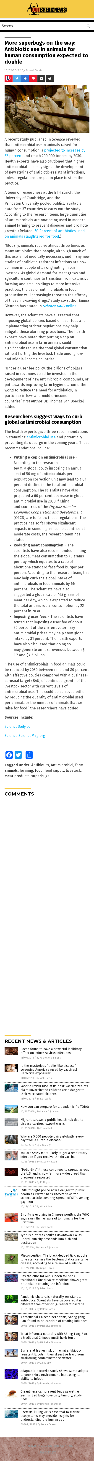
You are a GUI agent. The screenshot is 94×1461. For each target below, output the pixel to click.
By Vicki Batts (44, 1078)
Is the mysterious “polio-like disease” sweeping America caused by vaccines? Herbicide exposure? (49, 1069)
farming (26, 770)
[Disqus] (47, 857)
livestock (73, 770)
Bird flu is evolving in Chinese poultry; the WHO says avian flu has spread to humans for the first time (55, 1218)
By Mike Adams (45, 1206)
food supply (54, 770)
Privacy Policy (47, 1452)
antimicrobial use (41, 437)
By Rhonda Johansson (49, 1383)
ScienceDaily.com (19, 726)
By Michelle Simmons (49, 1057)
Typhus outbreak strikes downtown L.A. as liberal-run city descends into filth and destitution (51, 1239)
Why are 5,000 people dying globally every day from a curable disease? (52, 1138)
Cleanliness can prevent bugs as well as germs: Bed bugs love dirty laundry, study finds (51, 1395)
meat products (17, 776)
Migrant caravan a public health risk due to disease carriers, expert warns (52, 1122)
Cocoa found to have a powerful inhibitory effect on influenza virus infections (51, 1051)
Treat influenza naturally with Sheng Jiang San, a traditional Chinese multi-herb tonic (54, 1336)
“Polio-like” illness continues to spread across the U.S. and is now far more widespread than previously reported (55, 1173)
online (59, 306)
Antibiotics (40, 765)
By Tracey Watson (47, 1161)
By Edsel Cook (45, 1227)
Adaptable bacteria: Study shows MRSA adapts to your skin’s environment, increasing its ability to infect (54, 1375)
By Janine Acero (47, 1424)
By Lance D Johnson (48, 1111)
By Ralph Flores (45, 1268)
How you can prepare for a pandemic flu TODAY (55, 1107)
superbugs (40, 776)
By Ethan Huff (44, 1128)
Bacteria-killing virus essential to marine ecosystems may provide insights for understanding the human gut (50, 1416)
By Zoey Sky (43, 1144)
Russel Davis (34, 70)
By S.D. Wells (44, 1098)
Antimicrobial (62, 765)
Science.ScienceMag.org (25, 735)
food (39, 770)
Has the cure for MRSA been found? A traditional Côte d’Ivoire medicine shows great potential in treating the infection (54, 1280)
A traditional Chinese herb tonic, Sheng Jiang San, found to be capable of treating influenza (54, 1319)
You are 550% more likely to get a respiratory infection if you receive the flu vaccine (54, 1155)
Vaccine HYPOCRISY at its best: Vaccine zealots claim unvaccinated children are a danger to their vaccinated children (54, 1090)
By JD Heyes (43, 1182)
